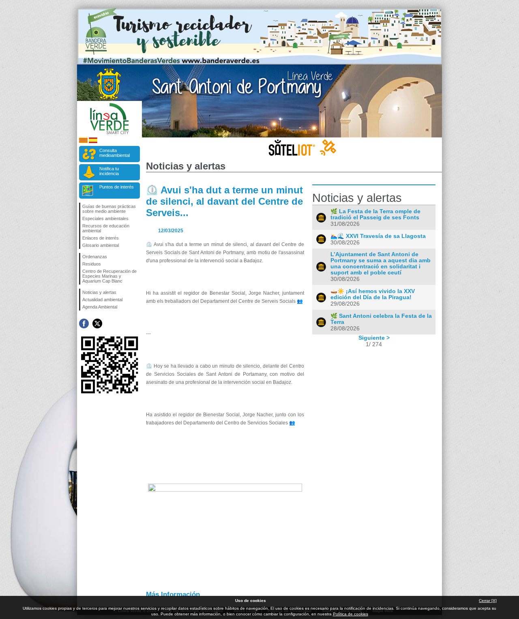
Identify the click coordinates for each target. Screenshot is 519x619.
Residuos (91, 263)
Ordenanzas (94, 256)
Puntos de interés (116, 186)
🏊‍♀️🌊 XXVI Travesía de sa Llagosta (378, 236)
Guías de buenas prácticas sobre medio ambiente (109, 209)
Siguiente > (374, 337)
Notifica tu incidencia (109, 171)
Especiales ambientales (105, 218)
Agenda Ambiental (99, 306)
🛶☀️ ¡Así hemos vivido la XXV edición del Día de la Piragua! (372, 294)
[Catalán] (83, 141)
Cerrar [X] (488, 600)
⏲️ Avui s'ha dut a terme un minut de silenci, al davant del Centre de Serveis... (224, 201)
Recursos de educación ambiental (105, 228)
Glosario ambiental (100, 245)
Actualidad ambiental (102, 299)
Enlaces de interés (100, 238)
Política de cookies (350, 614)
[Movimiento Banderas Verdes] (259, 62)
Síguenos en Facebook (84, 323)
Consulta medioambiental (114, 153)
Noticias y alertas (99, 292)
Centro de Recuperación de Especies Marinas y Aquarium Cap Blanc (109, 276)
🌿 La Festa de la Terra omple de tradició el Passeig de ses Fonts (375, 214)
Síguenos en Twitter (97, 323)
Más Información (173, 594)
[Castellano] (93, 141)
